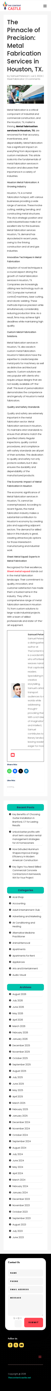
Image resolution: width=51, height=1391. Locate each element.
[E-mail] (13, 755)
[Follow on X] (16, 1345)
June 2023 (18, 1237)
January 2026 (20, 1039)
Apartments (19, 949)
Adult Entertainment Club (26, 910)
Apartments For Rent (23, 955)
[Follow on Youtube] (21, 1345)
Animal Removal (21, 943)
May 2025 (17, 1090)
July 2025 (17, 1077)
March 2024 (18, 1179)
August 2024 (19, 1147)
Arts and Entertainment (25, 968)
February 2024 (20, 1186)
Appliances (18, 962)
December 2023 (21, 1199)
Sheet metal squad (18, 571)
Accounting (18, 903)
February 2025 (20, 1109)
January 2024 (20, 1192)
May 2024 (17, 1167)
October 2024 (20, 1135)
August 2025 (19, 1071)
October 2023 (20, 1211)
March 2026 (18, 1026)
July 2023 (17, 1231)
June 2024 (18, 1160)
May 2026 (17, 1013)
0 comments (33, 79)
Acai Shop (18, 897)
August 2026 (19, 994)
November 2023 (21, 1205)
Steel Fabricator (15, 79)
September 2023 (21, 1218)
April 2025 (17, 1096)
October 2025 (20, 1058)
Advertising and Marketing (26, 916)
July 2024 (17, 1154)
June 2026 (18, 1007)
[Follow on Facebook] (10, 1345)
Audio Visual (19, 975)
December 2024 (21, 1122)
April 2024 (17, 1173)
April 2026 (17, 1019)
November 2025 (21, 1051)
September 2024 (21, 1141)
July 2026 (17, 1000)
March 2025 (18, 1103)
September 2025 (21, 1064)
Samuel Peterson (19, 76)
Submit (33, 1322)
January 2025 (20, 1115)
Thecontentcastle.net (19, 1377)
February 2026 (20, 1032)
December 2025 (21, 1045)
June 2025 (18, 1083)
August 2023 (19, 1224)
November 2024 (21, 1128)
